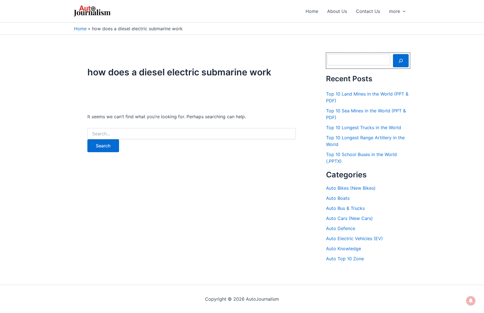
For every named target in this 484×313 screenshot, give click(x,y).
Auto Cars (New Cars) (349, 218)
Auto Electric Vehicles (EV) (354, 238)
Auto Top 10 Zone (345, 258)
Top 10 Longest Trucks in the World (363, 127)
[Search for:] (191, 133)
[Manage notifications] (470, 300)
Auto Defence (340, 228)
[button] (403, 11)
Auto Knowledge (343, 248)
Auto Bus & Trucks (345, 208)
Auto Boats (338, 198)
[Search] (401, 60)
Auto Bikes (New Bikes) (351, 188)
